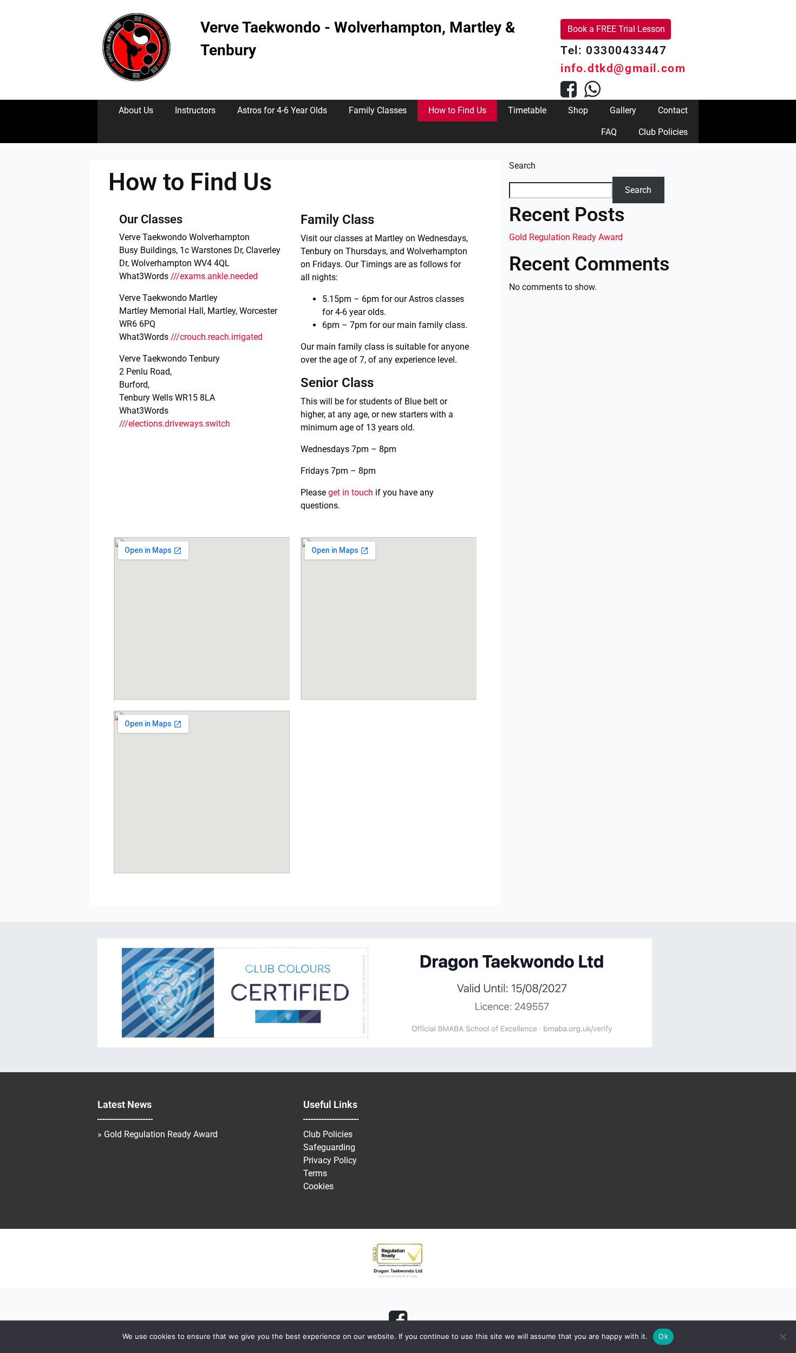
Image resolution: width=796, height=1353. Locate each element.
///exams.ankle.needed (214, 276)
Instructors (195, 110)
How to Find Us (457, 110)
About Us (136, 110)
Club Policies (663, 132)
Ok (663, 1336)
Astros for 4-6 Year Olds (282, 110)
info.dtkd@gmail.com (623, 68)
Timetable (527, 110)
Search (522, 165)
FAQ (609, 132)
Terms (315, 1173)
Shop (578, 110)
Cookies (318, 1186)
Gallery (623, 110)
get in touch (350, 492)
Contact (673, 110)
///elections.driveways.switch (174, 423)
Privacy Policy (330, 1160)
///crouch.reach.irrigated (217, 337)
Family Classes (378, 110)
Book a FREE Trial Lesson (616, 29)
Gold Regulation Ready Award (566, 237)
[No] (782, 1336)
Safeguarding (329, 1147)
